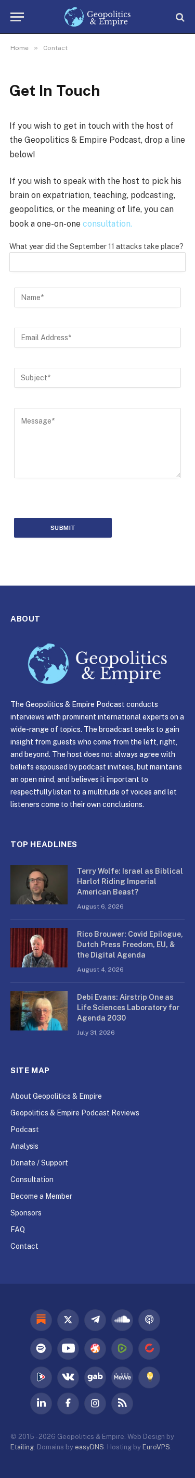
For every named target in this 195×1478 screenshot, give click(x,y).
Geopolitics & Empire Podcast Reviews (74, 1113)
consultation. (107, 224)
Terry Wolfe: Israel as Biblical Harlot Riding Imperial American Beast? (130, 881)
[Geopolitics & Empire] (97, 17)
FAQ (17, 1229)
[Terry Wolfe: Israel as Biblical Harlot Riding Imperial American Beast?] (39, 884)
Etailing (22, 1447)
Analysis (24, 1146)
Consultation (32, 1179)
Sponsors (26, 1213)
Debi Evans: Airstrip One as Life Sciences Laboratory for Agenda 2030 (128, 1007)
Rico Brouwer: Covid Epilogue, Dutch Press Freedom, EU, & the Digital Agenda (130, 944)
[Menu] (17, 17)
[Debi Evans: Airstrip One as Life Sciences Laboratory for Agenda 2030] (39, 1010)
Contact (24, 1246)
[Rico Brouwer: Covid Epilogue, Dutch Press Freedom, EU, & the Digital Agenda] (39, 947)
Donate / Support (39, 1163)
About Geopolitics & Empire (56, 1096)
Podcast (24, 1129)
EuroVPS (156, 1447)
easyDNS (89, 1447)
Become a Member (41, 1196)
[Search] (179, 17)
